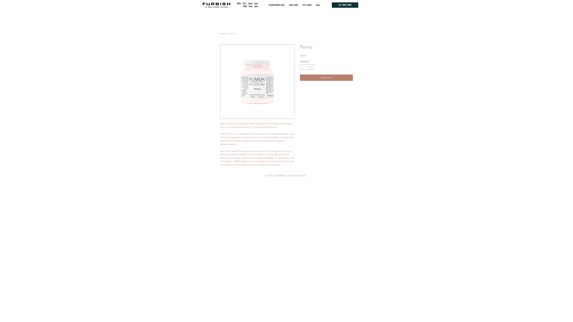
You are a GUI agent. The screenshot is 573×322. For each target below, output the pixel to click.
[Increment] (311, 67)
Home (223, 33)
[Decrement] (302, 67)
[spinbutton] (306, 67)
